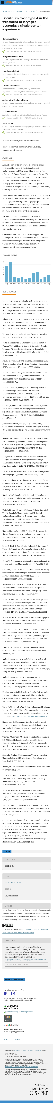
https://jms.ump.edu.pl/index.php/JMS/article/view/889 (25, 959)
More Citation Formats (17, 964)
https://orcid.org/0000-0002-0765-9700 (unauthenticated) (24, 51)
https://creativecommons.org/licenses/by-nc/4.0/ (21, 1067)
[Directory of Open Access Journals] (18, 1011)
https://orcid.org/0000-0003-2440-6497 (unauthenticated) (24, 132)
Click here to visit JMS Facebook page (16, 1040)
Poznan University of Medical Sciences (27, 1050)
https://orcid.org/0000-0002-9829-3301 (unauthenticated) (24, 66)
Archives (13, 11)
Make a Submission (14, 980)
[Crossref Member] (8, 1021)
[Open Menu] (2, 2)
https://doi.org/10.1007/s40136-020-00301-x (29, 716)
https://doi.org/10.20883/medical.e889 (23, 141)
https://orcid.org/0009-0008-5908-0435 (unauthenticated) (24, 80)
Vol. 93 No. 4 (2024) (27, 11)
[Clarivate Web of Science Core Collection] (11, 1008)
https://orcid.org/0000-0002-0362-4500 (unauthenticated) (24, 95)
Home (5, 11)
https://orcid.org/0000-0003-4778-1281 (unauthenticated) (24, 118)
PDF (8, 851)
